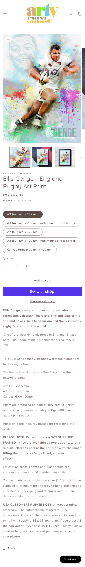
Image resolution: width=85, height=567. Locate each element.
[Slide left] (4, 158)
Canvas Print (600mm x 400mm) (30, 250)
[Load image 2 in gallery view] (42, 157)
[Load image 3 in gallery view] (65, 157)
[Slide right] (80, 158)
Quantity (8, 258)
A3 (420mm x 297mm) (23, 214)
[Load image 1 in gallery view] (20, 157)
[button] (5, 13)
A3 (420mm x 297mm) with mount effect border (41, 223)
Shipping (7, 200)
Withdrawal (70, 559)
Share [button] (11, 548)
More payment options (42, 301)
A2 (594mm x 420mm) (23, 232)
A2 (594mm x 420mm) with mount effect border (41, 241)
